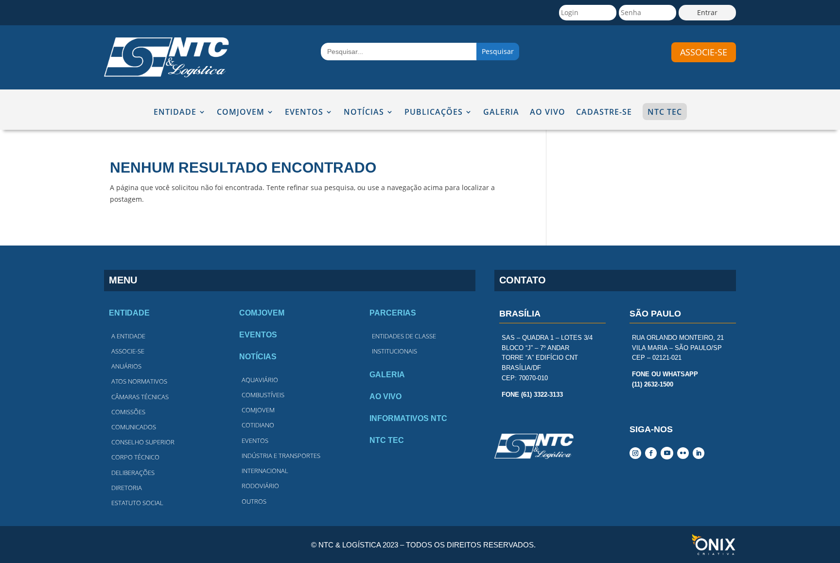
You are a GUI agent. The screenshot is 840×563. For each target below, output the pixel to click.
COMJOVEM (240, 112)
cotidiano (258, 425)
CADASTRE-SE (604, 112)
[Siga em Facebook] (651, 453)
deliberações (133, 472)
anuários (126, 366)
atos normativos (139, 381)
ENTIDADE (175, 112)
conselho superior (143, 442)
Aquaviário (260, 379)
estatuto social (137, 502)
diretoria (126, 487)
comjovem (258, 409)
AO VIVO (547, 112)
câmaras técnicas (140, 396)
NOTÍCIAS (364, 112)
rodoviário (260, 485)
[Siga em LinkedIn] (698, 453)
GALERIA (501, 112)
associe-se (703, 52)
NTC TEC (665, 111)
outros (254, 501)
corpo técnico (135, 457)
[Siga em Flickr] (683, 453)
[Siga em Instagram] (635, 453)
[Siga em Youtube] (667, 453)
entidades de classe (404, 336)
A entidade (128, 336)
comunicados (133, 426)
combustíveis (263, 394)
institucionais (394, 351)
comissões (128, 411)
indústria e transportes (281, 455)
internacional (265, 470)
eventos (255, 440)
